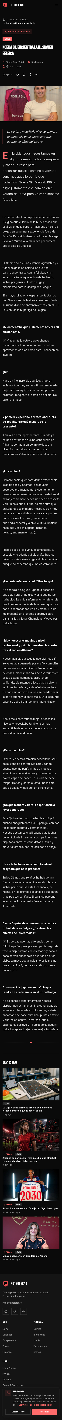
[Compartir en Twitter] (17, 74)
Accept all (44, 1412)
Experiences (40, 1346)
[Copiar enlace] (36, 74)
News (25, 19)
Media (37, 1340)
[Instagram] (6, 1311)
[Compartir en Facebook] (30, 74)
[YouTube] (23, 1311)
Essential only (18, 1412)
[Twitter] (14, 1311)
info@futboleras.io (12, 1302)
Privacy (6, 1373)
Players (6, 1346)
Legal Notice (9, 1368)
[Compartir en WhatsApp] (24, 74)
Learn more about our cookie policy (35, 1405)
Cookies (7, 1379)
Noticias (14, 19)
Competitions (9, 1340)
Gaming (37, 1328)
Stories (37, 1352)
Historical (7, 1352)
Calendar (7, 1334)
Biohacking (39, 1334)
